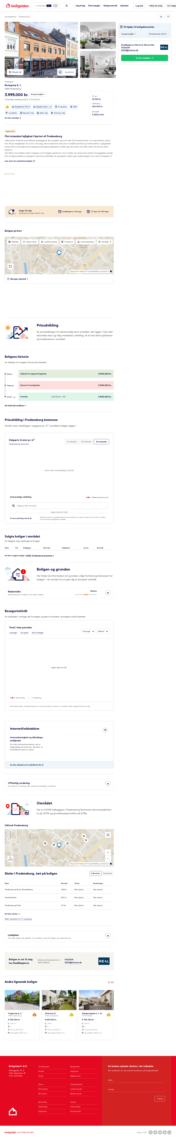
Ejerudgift (95, 112)
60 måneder (101, 442)
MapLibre (73, 271)
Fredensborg (24, 16)
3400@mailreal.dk (73, 962)
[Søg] (67, 6)
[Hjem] (13, 1111)
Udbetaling (96, 104)
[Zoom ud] (108, 859)
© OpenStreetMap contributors (97, 271)
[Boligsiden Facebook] (151, 1132)
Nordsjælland (10, 16)
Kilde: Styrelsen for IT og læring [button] (18, 919)
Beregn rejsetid (18, 279)
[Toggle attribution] (110, 271)
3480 (28, 555)
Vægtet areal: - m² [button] (44, 106)
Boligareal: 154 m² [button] (22, 106)
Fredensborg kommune (42, 555)
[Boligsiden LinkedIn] (165, 1132)
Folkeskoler (95, 873)
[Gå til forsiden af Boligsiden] (17, 5)
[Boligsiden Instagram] (160, 1132)
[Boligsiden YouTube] (169, 1132)
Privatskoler (107, 873)
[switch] (47, 6)
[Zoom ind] (108, 852)
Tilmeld (160, 1098)
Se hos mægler (143, 58)
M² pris (94, 96)
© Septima (82, 271)
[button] (34, 99)
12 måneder (72, 442)
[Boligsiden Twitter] (155, 1132)
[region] (59, 255)
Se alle (111, 982)
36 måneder (86, 442)
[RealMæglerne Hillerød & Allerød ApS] (98, 961)
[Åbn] (107, 592)
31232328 (69, 959)
